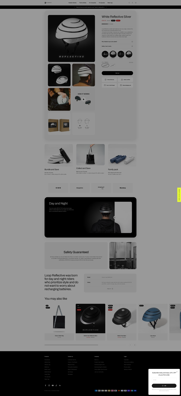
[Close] (177, 371)
